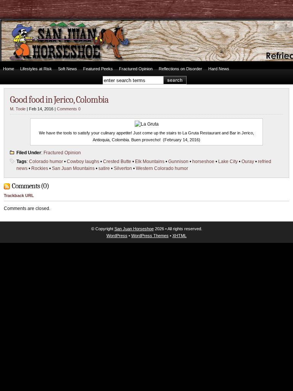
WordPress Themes (150, 235)
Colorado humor (46, 161)
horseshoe (203, 161)
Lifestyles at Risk (36, 68)
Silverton (123, 168)
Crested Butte (117, 161)
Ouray (247, 161)
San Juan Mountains (73, 168)
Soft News (67, 68)
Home (8, 68)
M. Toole (18, 109)
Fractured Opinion (136, 68)
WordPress (116, 235)
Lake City (228, 161)
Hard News (218, 68)
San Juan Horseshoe (134, 228)
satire (104, 168)
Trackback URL (19, 195)
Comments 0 (68, 109)
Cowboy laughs (83, 161)
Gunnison (178, 161)
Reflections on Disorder (180, 68)
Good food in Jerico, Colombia (59, 99)
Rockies (39, 168)
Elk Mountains (149, 161)
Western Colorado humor (162, 168)
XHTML (179, 235)
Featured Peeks (98, 68)
